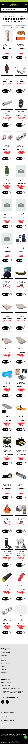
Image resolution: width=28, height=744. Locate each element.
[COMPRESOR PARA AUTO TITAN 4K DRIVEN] (10, 463)
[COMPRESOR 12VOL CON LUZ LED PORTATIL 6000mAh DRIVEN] (10, 497)
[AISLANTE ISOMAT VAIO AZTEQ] (10, 124)
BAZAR (3, 675)
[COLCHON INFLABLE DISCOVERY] (10, 192)
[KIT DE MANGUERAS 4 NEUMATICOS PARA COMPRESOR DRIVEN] (24, 429)
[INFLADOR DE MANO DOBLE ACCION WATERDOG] (10, 564)
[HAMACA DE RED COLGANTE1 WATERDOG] (24, 90)
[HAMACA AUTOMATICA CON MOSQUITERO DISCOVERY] (24, 294)
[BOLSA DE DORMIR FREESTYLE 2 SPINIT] (24, 632)
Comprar (6, 57)
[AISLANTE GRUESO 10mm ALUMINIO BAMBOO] (10, 57)
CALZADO (4, 658)
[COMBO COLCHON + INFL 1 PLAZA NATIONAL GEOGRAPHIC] (10, 226)
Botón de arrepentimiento (11, 735)
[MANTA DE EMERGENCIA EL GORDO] (24, 564)
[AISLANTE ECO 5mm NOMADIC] (10, 395)
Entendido (24, 742)
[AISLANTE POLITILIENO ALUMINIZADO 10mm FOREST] (24, 158)
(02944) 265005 (7, 685)
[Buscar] (25, 9)
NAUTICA (3, 669)
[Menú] (2, 5)
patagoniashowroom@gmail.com (12, 688)
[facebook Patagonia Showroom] (7, 702)
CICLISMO (4, 672)
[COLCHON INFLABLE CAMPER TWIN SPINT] (10, 361)
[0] (25, 5)
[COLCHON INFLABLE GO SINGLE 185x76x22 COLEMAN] (10, 429)
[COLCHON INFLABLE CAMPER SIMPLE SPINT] (24, 361)
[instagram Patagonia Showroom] (2, 702)
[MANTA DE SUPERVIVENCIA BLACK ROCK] (10, 158)
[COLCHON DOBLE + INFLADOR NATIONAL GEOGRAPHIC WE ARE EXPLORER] (24, 192)
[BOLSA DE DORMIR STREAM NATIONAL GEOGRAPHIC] (24, 598)
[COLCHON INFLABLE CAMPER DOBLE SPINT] (24, 327)
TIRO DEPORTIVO (6, 663)
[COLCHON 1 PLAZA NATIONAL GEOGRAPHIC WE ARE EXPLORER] (10, 260)
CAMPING (15, 15)
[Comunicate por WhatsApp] (25, 737)
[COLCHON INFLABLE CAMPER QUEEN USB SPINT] (10, 327)
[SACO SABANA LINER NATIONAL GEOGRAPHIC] (10, 294)
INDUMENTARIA (5, 652)
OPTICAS (3, 661)
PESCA (3, 666)
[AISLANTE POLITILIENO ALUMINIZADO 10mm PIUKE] (10, 632)
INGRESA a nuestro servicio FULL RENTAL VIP (14, 1)
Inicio (9, 15)
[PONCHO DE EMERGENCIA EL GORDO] (10, 531)
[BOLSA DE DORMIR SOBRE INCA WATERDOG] (10, 598)
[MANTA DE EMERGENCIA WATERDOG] (24, 395)
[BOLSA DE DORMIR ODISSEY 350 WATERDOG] (24, 124)
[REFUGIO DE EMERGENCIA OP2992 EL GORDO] (24, 531)
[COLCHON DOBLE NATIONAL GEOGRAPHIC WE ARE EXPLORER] (24, 226)
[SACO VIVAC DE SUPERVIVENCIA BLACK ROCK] (24, 57)
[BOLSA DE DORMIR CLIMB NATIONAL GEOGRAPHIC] (10, 90)
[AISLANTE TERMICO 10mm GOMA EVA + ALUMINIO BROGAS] (24, 497)
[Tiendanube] (5, 738)
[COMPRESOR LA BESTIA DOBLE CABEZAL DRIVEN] (24, 463)
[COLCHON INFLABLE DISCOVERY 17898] (24, 260)
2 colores (7, 73)
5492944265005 (7, 682)
